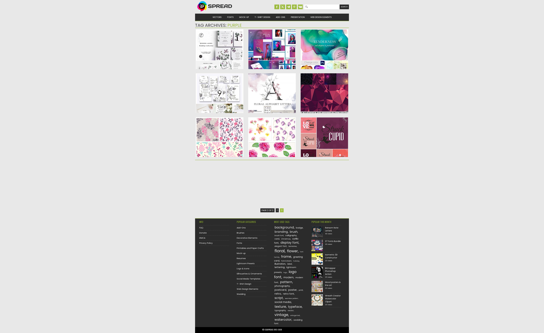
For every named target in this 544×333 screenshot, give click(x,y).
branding (281, 232)
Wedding (241, 294)
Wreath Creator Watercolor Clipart (333, 298)
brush (294, 232)
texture (280, 306)
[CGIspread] (214, 12)
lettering (280, 267)
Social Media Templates (248, 278)
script (279, 298)
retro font (288, 293)
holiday (296, 261)
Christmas (286, 239)
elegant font (281, 246)
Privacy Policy (206, 243)
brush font (279, 235)
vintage (281, 314)
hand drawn (286, 261)
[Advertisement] (219, 184)
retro (278, 293)
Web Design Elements (321, 17)
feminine (293, 246)
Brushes (240, 232)
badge (299, 227)
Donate (203, 232)
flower (292, 251)
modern (288, 277)
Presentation (298, 17)
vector (291, 310)
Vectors (217, 17)
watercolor (283, 319)
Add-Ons (280, 17)
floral (280, 251)
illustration (280, 263)
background (284, 227)
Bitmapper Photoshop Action (330, 271)
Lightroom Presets (246, 263)
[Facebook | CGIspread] (276, 7)
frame (286, 256)
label (289, 264)
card (277, 238)
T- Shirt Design (262, 17)
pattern (286, 282)
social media (283, 302)
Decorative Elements (247, 238)
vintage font (295, 315)
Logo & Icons (243, 268)
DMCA (202, 238)
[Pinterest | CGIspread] (294, 7)
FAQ (201, 227)
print (301, 290)
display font (289, 243)
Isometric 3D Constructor (331, 256)
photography (282, 286)
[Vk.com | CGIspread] (300, 7)
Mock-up (244, 17)
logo (285, 272)
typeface (295, 307)
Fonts (230, 17)
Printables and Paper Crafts (250, 248)
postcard (280, 290)
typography (280, 310)
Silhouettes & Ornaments (249, 273)
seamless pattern (291, 298)
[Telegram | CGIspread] (288, 7)
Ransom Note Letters (331, 229)
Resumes (241, 258)
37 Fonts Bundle (333, 241)
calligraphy (291, 235)
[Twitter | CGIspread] (282, 7)
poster (292, 290)
